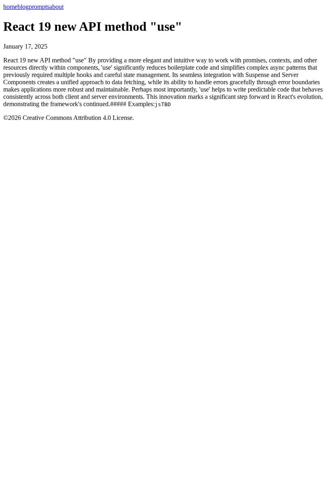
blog (23, 6)
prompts (39, 6)
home (10, 6)
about (56, 6)
